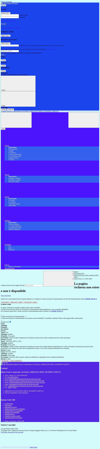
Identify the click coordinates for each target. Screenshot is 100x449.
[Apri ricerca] (83, 120)
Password (22, 17)
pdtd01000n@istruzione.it (25, 379)
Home (76, 272)
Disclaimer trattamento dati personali (12, 432)
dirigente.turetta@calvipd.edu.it (26, 381)
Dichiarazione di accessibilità (14, 411)
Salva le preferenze (15, 361)
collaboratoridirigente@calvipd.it (27, 382)
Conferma (10, 109)
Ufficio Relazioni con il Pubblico (15, 409)
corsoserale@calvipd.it (24, 384)
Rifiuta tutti (16, 302)
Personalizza (5, 302)
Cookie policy (9, 404)
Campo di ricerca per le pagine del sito (12, 285)
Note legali (8, 405)
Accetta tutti (30, 302)
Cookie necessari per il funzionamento (13, 316)
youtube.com (5, 322)
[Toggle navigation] (16, 120)
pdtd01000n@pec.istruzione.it (25, 386)
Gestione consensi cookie (12, 416)
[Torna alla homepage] (50, 111)
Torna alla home (6, 295)
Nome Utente (23, 15)
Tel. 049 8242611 (12, 377)
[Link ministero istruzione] (9, 3)
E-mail (21, 45)
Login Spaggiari (51, 49)
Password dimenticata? (8, 21)
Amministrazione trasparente (13, 418)
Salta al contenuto (6, 1)
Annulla (4, 109)
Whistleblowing (9, 414)
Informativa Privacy (11, 407)
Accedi (3, 5)
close (3, 129)
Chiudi (3, 60)
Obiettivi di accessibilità (12, 412)
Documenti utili (79, 273)
